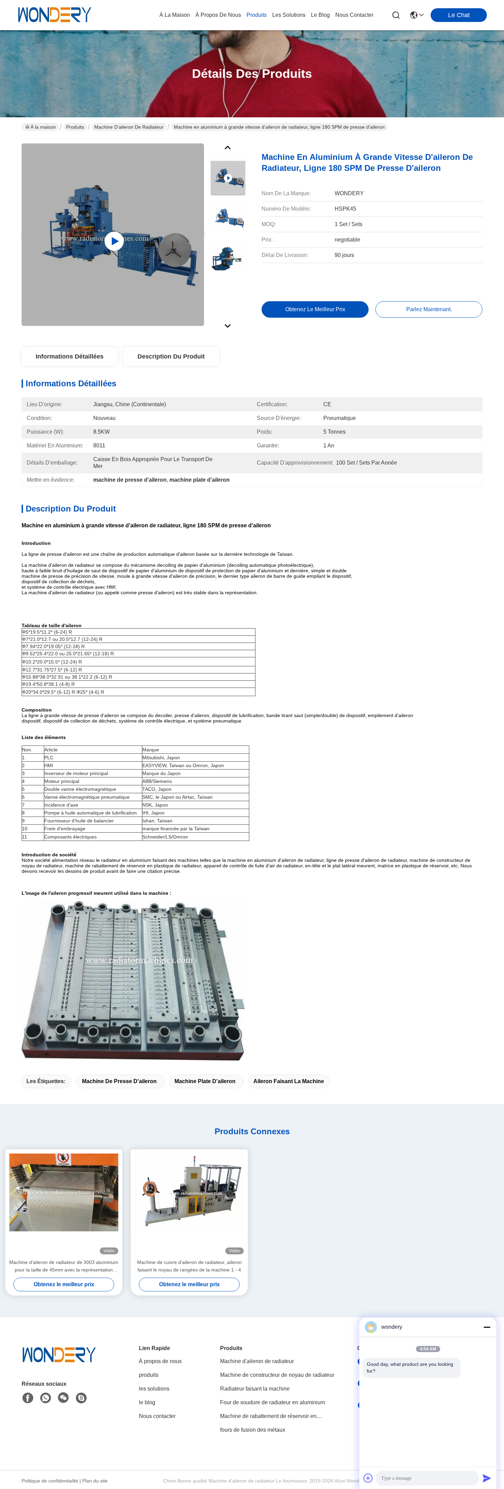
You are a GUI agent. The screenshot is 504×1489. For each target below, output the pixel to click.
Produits (75, 127)
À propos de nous (218, 15)
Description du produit (171, 356)
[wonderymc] (81, 1398)
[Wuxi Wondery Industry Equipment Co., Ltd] (55, 15)
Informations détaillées (70, 356)
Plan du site (95, 1481)
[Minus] (487, 1327)
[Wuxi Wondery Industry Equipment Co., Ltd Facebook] (28, 1398)
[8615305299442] (45, 1398)
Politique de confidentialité (50, 1481)
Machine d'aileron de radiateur (129, 127)
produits (257, 15)
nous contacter (354, 15)
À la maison (174, 15)
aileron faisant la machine (288, 1081)
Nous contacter (157, 1416)
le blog (320, 15)
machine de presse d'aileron (119, 1081)
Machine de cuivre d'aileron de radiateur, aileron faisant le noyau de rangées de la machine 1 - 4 (189, 1266)
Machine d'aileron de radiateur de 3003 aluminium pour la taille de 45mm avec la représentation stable (63, 1266)
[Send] (486, 1478)
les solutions (288, 15)
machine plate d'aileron (205, 1081)
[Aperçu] (59, 1364)
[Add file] (368, 1478)
